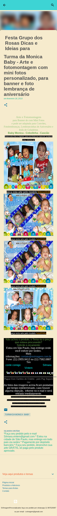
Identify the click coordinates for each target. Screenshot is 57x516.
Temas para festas (10, 488)
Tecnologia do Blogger (30, 501)
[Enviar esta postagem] (6, 411)
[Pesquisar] (52, 5)
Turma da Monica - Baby (17, 414)
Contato (5, 491)
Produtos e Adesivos (11, 485)
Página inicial (8, 482)
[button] (6, 105)
